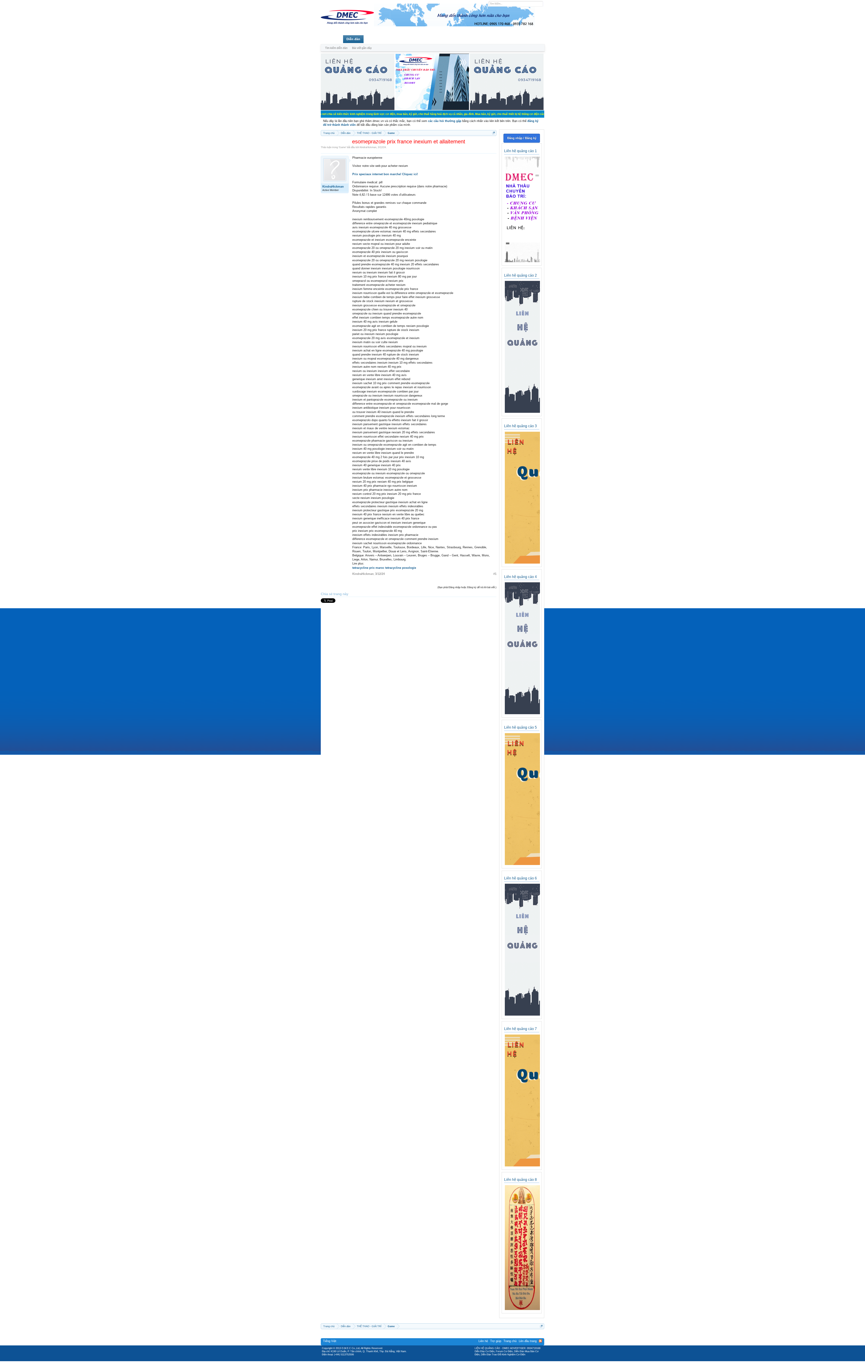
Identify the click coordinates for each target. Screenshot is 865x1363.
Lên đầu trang (528, 1341)
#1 (494, 574)
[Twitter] (431, 1359)
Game (342, 147)
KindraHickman (368, 147)
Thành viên (375, 39)
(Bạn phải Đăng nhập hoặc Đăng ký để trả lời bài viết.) (466, 587)
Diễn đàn (353, 39)
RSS (540, 1340)
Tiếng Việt (329, 1341)
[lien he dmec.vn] (357, 109)
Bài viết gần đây (362, 48)
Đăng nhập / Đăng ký (521, 138)
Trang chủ (332, 39)
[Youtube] (451, 1359)
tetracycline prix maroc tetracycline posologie (384, 567)
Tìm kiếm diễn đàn (336, 48)
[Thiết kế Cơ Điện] (437, 1359)
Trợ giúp (495, 1341)
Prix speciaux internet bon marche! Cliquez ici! (385, 174)
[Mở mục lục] (493, 132)
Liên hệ (483, 1341)
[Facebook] (423, 1359)
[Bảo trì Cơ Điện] (444, 1359)
